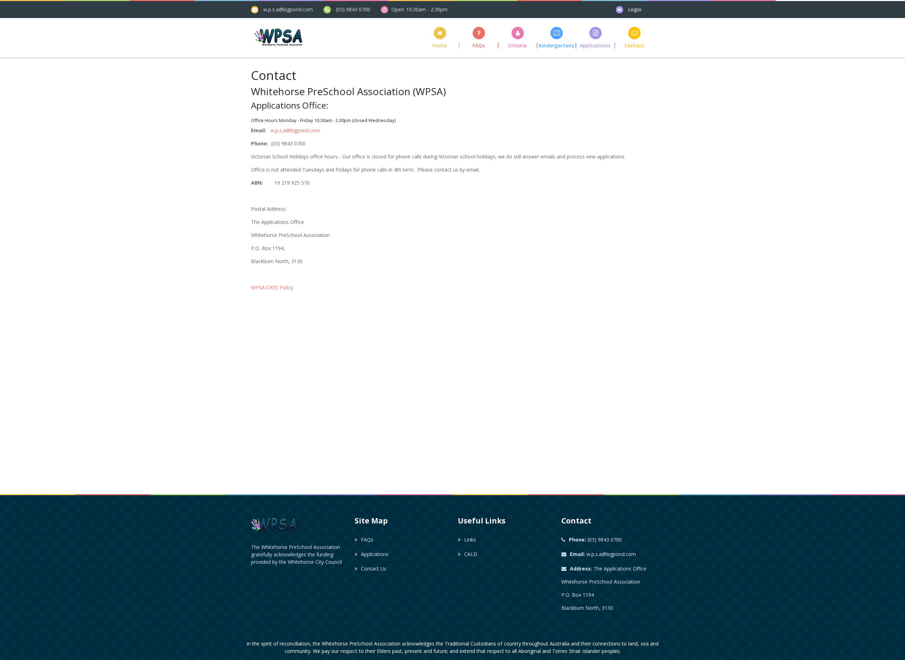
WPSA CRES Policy (272, 287)
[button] (517, 37)
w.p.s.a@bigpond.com (288, 9)
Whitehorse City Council (315, 561)
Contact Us (373, 568)
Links (470, 539)
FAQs (367, 539)
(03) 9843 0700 (353, 9)
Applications (375, 554)
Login (635, 9)
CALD (470, 554)
